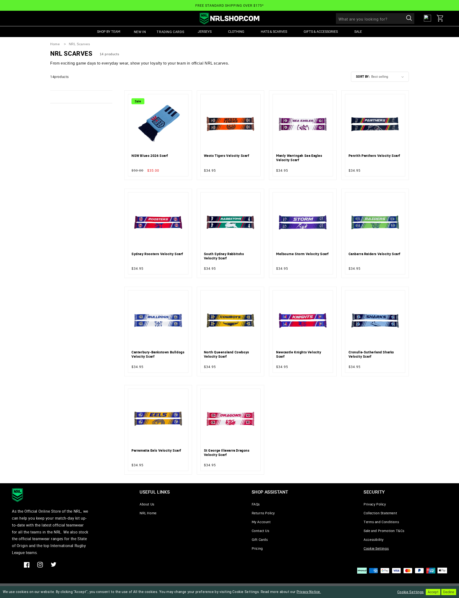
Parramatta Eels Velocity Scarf (156, 450)
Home (55, 44)
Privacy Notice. (309, 592)
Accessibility (374, 539)
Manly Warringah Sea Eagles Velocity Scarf (299, 158)
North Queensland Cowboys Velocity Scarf (226, 354)
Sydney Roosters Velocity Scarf (157, 254)
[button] (442, 18)
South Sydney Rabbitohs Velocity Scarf (224, 256)
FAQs (256, 504)
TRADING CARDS (170, 31)
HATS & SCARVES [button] (274, 31)
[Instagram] (40, 565)
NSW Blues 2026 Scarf (149, 156)
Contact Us (260, 530)
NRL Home (148, 513)
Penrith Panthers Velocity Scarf (374, 156)
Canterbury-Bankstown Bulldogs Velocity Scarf (157, 354)
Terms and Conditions (381, 522)
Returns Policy (263, 513)
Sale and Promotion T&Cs (384, 530)
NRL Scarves (79, 44)
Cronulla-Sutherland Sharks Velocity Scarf (371, 354)
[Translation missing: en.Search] (409, 18)
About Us (147, 504)
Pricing (257, 548)
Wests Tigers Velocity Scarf (226, 156)
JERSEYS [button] (205, 31)
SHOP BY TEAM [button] (108, 31)
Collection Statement (380, 513)
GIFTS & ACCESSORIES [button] (321, 31)
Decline (448, 592)
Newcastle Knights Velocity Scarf (298, 354)
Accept (433, 592)
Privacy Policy (375, 504)
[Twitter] (53, 565)
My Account (261, 522)
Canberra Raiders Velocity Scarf (375, 254)
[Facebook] (27, 565)
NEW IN (140, 31)
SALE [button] (358, 31)
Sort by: (363, 76)
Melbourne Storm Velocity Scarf (302, 254)
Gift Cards (260, 539)
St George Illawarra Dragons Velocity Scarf (227, 452)
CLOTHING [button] (236, 31)
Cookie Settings (376, 548)
